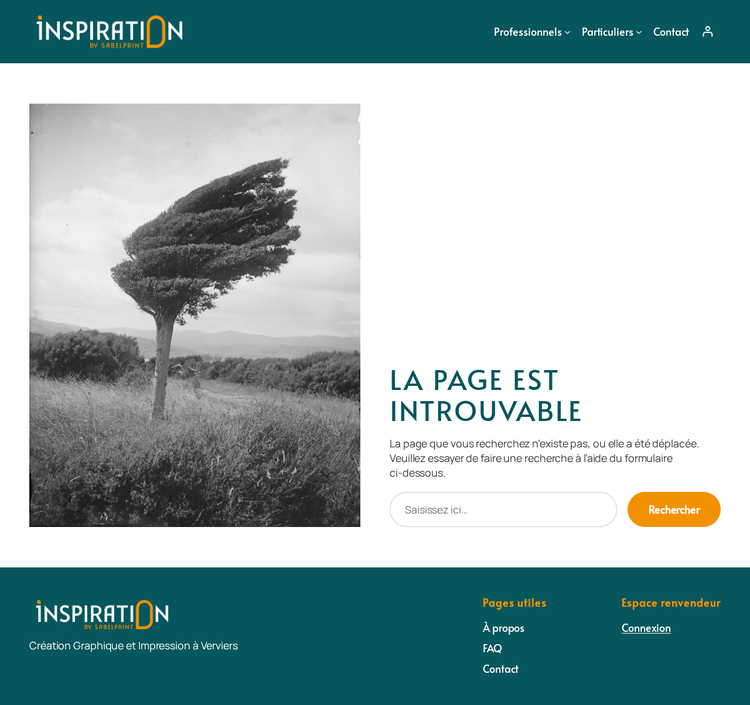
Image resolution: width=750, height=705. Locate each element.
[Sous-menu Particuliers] (639, 31)
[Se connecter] (707, 31)
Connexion (646, 627)
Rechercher (674, 509)
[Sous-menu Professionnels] (567, 31)
